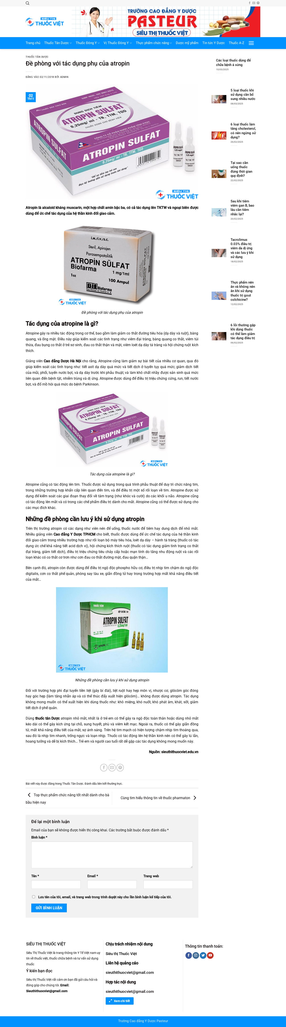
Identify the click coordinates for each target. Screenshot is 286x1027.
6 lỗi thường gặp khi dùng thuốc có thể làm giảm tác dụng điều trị (243, 331)
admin (64, 77)
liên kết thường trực (109, 783)
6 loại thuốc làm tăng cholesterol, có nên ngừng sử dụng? (243, 130)
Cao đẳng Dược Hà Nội (62, 361)
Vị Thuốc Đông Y (116, 43)
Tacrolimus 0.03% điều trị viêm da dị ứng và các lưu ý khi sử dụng (242, 248)
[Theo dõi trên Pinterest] (258, 3)
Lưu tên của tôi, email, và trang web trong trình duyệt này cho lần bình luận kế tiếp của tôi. (105, 897)
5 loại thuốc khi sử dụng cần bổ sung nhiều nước (243, 94)
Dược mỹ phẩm (187, 43)
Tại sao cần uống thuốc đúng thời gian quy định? (241, 169)
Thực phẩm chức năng (152, 43)
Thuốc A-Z (236, 43)
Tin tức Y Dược (213, 43)
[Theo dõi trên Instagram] (196, 955)
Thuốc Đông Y (86, 43)
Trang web (151, 876)
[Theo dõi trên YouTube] (210, 955)
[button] (27, 3)
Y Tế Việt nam (87, 953)
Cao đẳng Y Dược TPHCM (74, 534)
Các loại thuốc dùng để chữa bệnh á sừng (233, 62)
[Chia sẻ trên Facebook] (103, 767)
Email (92, 876)
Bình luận (39, 837)
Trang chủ (33, 43)
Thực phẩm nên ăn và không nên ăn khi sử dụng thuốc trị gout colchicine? (243, 291)
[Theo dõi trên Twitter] (203, 955)
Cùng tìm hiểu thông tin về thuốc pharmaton (156, 798)
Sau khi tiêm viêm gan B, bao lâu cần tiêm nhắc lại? (242, 207)
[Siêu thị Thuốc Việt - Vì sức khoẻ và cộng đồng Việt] (45, 21)
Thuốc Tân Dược (56, 43)
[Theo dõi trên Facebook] (249, 3)
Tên (35, 876)
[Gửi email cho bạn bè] (112, 767)
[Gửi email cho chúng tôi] (253, 3)
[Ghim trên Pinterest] (120, 767)
